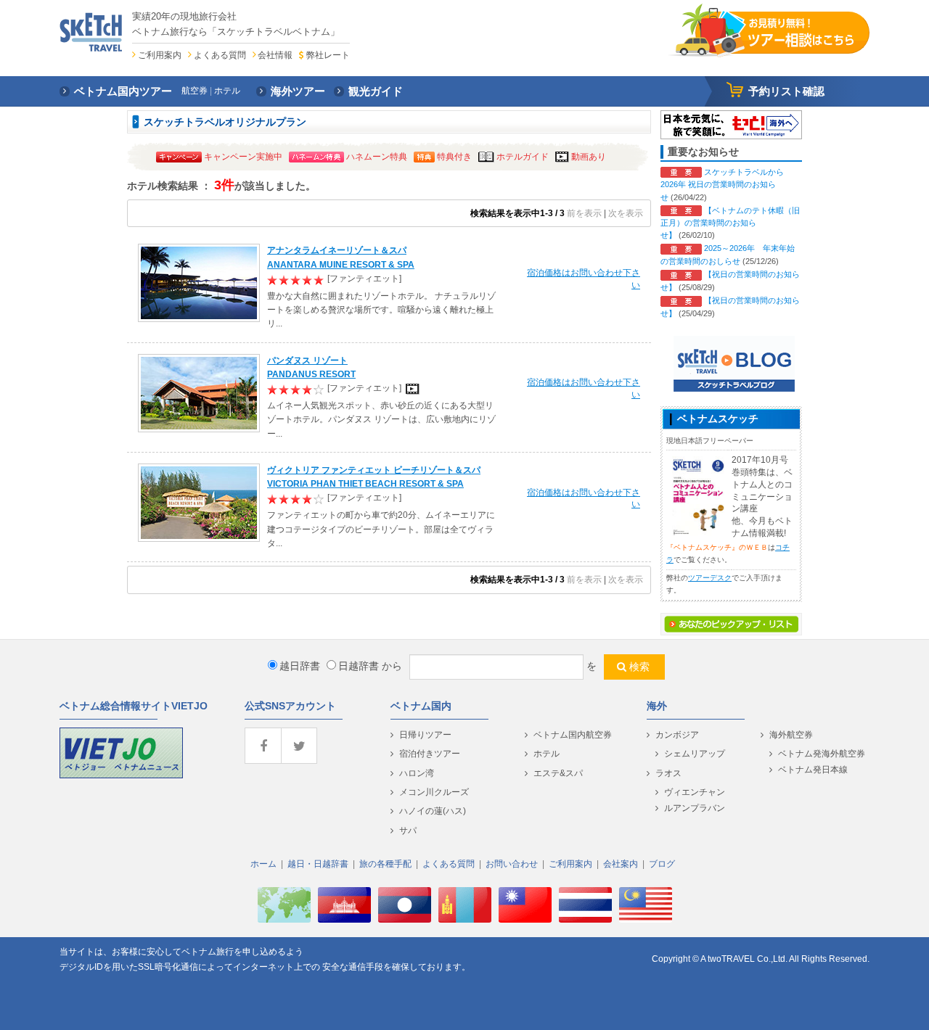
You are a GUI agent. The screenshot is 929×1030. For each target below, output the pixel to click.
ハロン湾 (416, 773)
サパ (408, 830)
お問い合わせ (512, 864)
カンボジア (677, 735)
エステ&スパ (558, 773)
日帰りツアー (425, 735)
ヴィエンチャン (694, 792)
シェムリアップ (694, 754)
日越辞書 (358, 666)
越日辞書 (299, 666)
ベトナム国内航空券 (572, 735)
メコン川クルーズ (434, 792)
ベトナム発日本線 (813, 770)
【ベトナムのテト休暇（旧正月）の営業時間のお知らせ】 (730, 223)
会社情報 (275, 55)
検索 (639, 666)
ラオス (668, 773)
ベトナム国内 (420, 706)
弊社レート (327, 55)
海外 (657, 706)
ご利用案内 (159, 55)
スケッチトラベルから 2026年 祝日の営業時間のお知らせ (722, 185)
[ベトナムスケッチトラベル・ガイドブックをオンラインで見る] (697, 495)
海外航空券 (791, 735)
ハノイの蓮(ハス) (432, 811)
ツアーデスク (710, 578)
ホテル (546, 754)
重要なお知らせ (703, 151)
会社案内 (620, 864)
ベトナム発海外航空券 (821, 754)
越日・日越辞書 (317, 864)
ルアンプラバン (694, 808)
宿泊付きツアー (429, 754)
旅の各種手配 (385, 864)
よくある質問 (220, 55)
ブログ (662, 864)
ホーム (263, 864)
